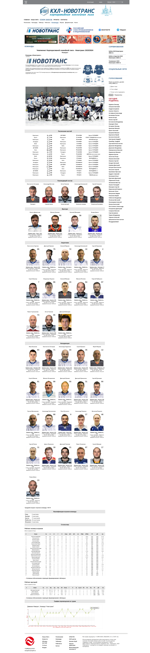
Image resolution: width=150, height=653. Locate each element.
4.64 (97, 567)
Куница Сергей (35, 564)
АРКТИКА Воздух (93, 139)
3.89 (92, 569)
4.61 (92, 573)
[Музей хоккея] (75, 43)
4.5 (97, 572)
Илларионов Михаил (35, 567)
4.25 (92, 558)
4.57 (97, 569)
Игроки (62, 22)
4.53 (92, 561)
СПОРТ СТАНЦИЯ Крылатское (93, 137)
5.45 (97, 545)
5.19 (97, 548)
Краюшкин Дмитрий (36, 554)
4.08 (92, 567)
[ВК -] (104, 33)
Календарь (35, 22)
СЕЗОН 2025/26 (46, 20)
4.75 (92, 574)
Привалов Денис (35, 549)
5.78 (97, 536)
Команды (55, 23)
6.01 (97, 539)
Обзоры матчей (44, 642)
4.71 (92, 557)
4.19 (92, 549)
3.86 (94, 594)
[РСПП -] (79, 33)
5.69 (97, 538)
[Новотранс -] (43, 33)
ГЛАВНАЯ (27, 19)
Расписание (27, 22)
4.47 (94, 593)
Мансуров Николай (35, 590)
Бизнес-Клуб (73, 641)
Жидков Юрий (36, 572)
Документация (69, 22)
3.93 (92, 572)
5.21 (97, 543)
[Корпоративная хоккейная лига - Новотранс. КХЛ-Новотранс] (30, 646)
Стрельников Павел (35, 543)
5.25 (97, 561)
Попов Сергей (36, 573)
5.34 (92, 543)
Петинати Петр (35, 539)
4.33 (97, 573)
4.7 (92, 545)
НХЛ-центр (72, 639)
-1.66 (98, 594)
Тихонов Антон (35, 538)
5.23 (92, 554)
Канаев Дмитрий (36, 563)
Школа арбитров (72, 644)
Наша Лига (45, 637)
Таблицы (41, 22)
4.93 (97, 554)
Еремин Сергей (35, 546)
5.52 (97, 546)
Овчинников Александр (35, 548)
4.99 (97, 557)
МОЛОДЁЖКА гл (93, 158)
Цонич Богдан (35, 591)
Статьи (44, 645)
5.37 (92, 551)
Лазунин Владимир (35, 536)
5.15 (92, 536)
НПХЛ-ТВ (71, 637)
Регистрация (90, 2)
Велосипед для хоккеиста (73, 648)
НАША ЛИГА (35, 19)
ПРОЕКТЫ (56, 19)
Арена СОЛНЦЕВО (93, 135)
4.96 (97, 564)
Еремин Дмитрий (36, 557)
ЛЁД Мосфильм (93, 175)
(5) (116, 57)
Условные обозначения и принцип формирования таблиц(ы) (46, 578)
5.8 (98, 591)
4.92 (97, 560)
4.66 (92, 564)
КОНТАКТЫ (64, 19)
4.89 (97, 566)
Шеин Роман (36, 560)
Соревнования (116, 46)
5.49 (97, 552)
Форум (44, 647)
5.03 (97, 551)
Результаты (118, 95)
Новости (45, 639)
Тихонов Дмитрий (36, 542)
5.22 (92, 555)
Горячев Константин (36, 555)
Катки (76, 22)
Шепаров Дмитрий (35, 551)
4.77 (92, 570)
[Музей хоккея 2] (109, 43)
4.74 (97, 563)
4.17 (97, 574)
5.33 (97, 549)
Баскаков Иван (35, 541)
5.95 (97, 541)
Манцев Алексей (36, 569)
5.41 (97, 542)
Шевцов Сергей (35, 545)
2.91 (94, 590)
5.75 (92, 538)
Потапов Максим (36, 566)
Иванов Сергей (35, 574)
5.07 (92, 539)
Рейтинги (47, 22)
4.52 (92, 546)
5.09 (92, 552)
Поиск (100, 2)
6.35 (92, 541)
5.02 (97, 555)
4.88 (92, 548)
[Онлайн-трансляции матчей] (25, 2)
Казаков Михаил (35, 593)
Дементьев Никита (35, 594)
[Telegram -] (121, 33)
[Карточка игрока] (32, 202)
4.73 (92, 542)
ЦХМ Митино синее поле (93, 154)
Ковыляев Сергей (36, 570)
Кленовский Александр (35, 561)
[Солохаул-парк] (41, 43)
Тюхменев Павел (36, 558)
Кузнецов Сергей (36, 552)
